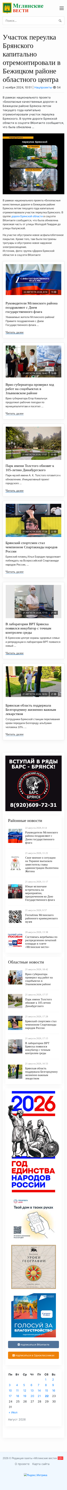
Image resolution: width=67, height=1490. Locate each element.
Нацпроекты (43, 87)
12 (24, 1390)
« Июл (13, 1412)
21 (39, 1396)
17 (10, 1396)
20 (32, 1396)
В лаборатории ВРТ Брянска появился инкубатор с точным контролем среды (28, 628)
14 (39, 1390)
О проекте (22, 1464)
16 (53, 1390)
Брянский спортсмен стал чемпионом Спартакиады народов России (31, 547)
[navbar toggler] (61, 8)
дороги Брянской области (27, 216)
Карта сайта (40, 1464)
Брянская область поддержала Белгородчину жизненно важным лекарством (31, 709)
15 (46, 1390)
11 (17, 1390)
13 (32, 1390)
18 (17, 1396)
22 (47, 1396)
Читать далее (15, 332)
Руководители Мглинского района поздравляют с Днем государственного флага (32, 307)
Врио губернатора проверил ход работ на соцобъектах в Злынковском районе (30, 389)
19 (24, 1396)
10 (10, 1390)
